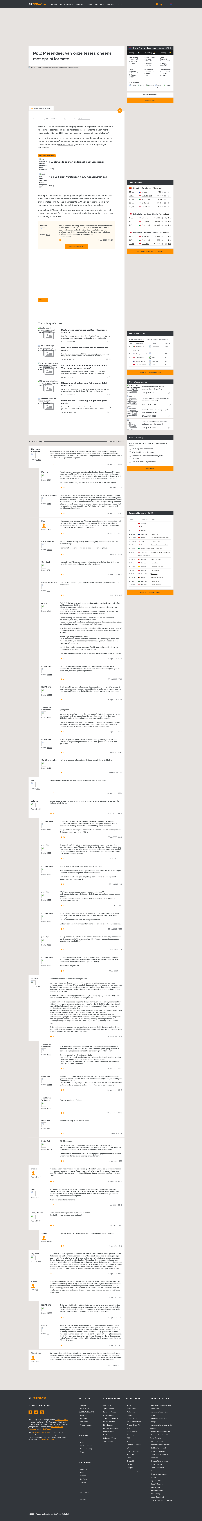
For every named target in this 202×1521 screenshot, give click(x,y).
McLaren (155, 361)
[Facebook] (30, 1412)
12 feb (131, 221)
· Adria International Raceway (161, 1405)
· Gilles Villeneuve (156, 1484)
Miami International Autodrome (160, 552)
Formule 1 (108, 126)
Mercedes (155, 347)
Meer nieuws (150, 101)
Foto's (120, 4)
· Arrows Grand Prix (133, 1425)
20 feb (131, 244)
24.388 (49, 674)
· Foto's (81, 1452)
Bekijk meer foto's (150, 95)
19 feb (131, 240)
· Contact (82, 1405)
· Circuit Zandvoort (157, 1468)
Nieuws (54, 4)
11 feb (131, 218)
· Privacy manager (85, 1425)
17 (37, 1289)
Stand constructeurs (157, 339)
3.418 (49, 504)
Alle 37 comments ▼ (77, 246)
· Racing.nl (83, 1499)
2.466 (49, 529)
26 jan (131, 192)
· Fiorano (153, 1477)
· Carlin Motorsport (133, 1471)
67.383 (49, 550)
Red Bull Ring (155, 570)
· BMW (128, 1458)
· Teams (81, 1472)
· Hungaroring (155, 1494)
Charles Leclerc (141, 365)
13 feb (131, 225)
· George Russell (109, 1415)
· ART (128, 1428)
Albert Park (154, 534)
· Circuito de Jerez (157, 1471)
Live (169, 218)
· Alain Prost (107, 1405)
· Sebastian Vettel (109, 1438)
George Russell (141, 354)
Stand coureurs (136, 339)
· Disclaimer (83, 1422)
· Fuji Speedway (155, 1481)
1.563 (49, 611)
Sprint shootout (132, 70)
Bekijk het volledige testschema (150, 251)
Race (162, 58)
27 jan (131, 196)
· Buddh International (158, 1448)
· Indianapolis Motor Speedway (161, 1500)
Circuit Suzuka (155, 541)
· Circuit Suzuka (156, 1464)
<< (41, 108)
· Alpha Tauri (130, 1412)
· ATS (128, 1438)
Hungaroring (155, 581)
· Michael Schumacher (111, 1428)
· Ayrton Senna (108, 1409)
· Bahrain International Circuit (161, 1431)
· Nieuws (82, 1442)
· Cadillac (129, 1464)
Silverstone (154, 574)
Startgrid (163, 59)
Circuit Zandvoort (156, 585)
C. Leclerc (163, 74)
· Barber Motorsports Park (160, 1445)
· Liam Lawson (108, 1425)
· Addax (129, 1405)
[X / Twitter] (36, 1412)
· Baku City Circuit (157, 1441)
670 (48, 570)
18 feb (131, 236)
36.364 (49, 1084)
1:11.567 (132, 77)
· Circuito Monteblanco (158, 1474)
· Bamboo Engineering (134, 1445)
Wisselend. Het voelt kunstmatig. (144, 452)
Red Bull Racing (45, 1429)
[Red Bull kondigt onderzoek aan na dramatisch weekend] (48, 348)
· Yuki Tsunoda (108, 1441)
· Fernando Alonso (109, 1412)
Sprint (146, 58)
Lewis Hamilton (141, 357)
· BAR (128, 1448)
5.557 (38, 1197)
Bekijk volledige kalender (150, 592)
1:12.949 (132, 63)
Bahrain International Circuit (145, 214)
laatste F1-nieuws (61, 1420)
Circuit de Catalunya (142, 188)
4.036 (38, 460)
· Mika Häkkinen (108, 1431)
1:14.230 (163, 75)
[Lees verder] (66, 236)
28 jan (131, 199)
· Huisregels (83, 1418)
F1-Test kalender (48, 1439)
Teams (89, 4)
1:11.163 (147, 75)
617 (37, 1361)
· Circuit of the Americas (159, 1461)
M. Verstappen (147, 196)
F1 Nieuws (42, 300)
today (37, 4)
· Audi (128, 1441)
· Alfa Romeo (131, 1409)
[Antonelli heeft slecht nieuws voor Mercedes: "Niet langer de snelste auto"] (48, 366)
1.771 (48, 591)
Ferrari (154, 357)
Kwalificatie (148, 70)
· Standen (82, 1476)
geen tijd (148, 65)
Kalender (110, 4)
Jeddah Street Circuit (157, 548)
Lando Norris (140, 361)
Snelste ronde (165, 70)
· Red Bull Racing (85, 1449)
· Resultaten (83, 1479)
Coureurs (79, 4)
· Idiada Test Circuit (157, 1497)
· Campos (129, 1468)
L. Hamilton (146, 206)
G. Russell (148, 63)
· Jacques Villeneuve (110, 1418)
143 (48, 1333)
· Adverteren (83, 1415)
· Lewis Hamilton (109, 1422)
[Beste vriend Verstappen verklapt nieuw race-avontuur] (48, 330)
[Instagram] (42, 1412)
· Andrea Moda (131, 1418)
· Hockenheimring (156, 1490)
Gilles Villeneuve (156, 559)
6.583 (49, 829)
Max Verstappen (66, 4)
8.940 (38, 1262)
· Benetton (130, 1454)
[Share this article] (119, 110)
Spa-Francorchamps (157, 577)
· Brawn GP (130, 1461)
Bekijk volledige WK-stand (150, 372)
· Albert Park (154, 1409)
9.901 (48, 235)
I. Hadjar (145, 192)
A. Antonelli (133, 62)
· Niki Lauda (107, 1435)
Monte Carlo (154, 563)
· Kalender (82, 1482)
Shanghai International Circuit (160, 538)
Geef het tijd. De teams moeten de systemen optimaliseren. (146, 457)
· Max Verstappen (85, 1445)
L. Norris (163, 63)
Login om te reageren (116, 441)
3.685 (38, 809)
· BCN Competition (133, 1451)
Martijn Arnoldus (84, 119)
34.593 (38, 1177)
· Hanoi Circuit (155, 1487)
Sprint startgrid (149, 58)
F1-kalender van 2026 (41, 1432)
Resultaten (99, 4)
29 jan (131, 203)
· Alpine (129, 1415)
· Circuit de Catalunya (158, 1451)
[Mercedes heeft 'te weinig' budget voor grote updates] (48, 401)
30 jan (131, 206)
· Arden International (134, 1422)
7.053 (38, 789)
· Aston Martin (131, 1431)
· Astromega (130, 1435)
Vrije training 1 (134, 58)
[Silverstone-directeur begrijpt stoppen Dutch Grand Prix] (48, 383)
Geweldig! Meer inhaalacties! (142, 449)
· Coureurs (83, 1469)
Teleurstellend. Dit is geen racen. (144, 462)
